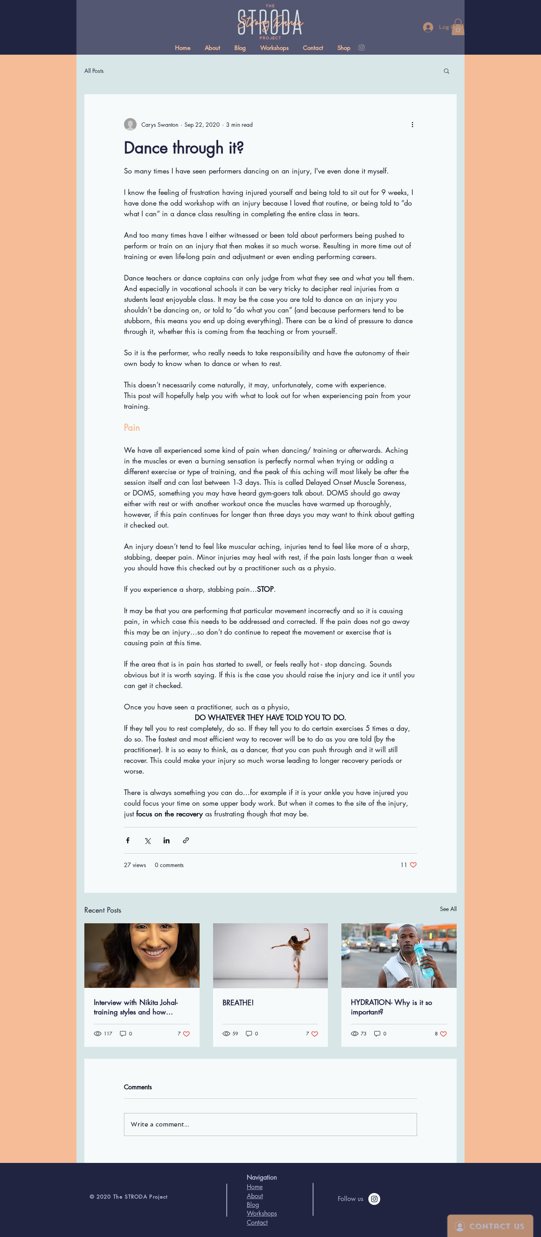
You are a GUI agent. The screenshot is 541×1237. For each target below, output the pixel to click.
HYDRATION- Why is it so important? (391, 1006)
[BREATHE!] (270, 955)
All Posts (94, 70)
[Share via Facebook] (127, 840)
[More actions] (412, 124)
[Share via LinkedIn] (166, 840)
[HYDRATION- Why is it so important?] (399, 955)
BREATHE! (238, 1002)
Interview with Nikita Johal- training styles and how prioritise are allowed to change (136, 1006)
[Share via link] (186, 840)
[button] (458, 27)
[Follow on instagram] (374, 1199)
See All (448, 909)
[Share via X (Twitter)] (147, 840)
